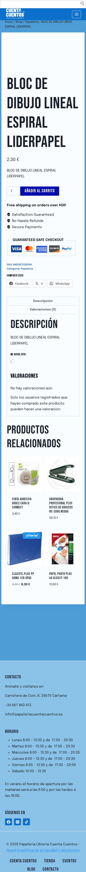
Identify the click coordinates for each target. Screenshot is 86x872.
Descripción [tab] (43, 301)
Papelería (27, 269)
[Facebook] (8, 821)
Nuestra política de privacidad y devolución (43, 850)
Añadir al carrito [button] (27, 513)
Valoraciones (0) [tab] (43, 309)
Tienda (49, 861)
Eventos (69, 861)
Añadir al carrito (40, 191)
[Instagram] (17, 821)
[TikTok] (26, 821)
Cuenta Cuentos (23, 861)
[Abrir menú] (76, 14)
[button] (82, 5)
